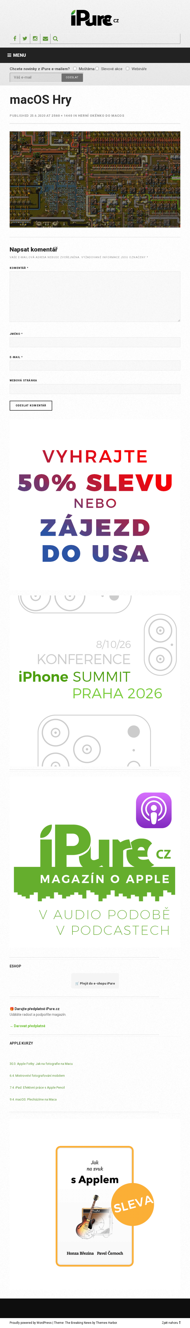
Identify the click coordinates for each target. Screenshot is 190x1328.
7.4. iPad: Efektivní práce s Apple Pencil (37, 1087)
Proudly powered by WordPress (31, 1323)
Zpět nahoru (170, 1323)
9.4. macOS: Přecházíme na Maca (33, 1099)
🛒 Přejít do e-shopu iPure (95, 983)
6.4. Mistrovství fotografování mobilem (37, 1075)
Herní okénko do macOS (101, 115)
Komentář (19, 268)
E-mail (16, 357)
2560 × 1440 (61, 115)
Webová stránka (23, 380)
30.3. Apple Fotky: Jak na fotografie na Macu (41, 1064)
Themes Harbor (106, 1323)
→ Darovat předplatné (27, 1026)
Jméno (16, 334)
